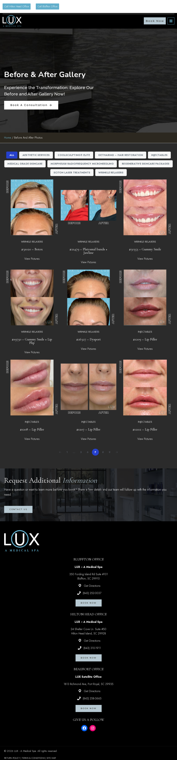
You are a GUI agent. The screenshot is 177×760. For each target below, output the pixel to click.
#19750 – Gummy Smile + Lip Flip (32, 341)
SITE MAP (51, 758)
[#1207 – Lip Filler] (88, 387)
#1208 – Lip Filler (32, 429)
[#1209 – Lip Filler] (145, 297)
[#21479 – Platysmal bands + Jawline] (88, 207)
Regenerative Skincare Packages (145, 163)
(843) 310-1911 (92, 648)
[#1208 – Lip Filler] (32, 387)
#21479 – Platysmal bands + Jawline (88, 251)
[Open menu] (170, 20)
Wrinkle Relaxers (110, 172)
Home (7, 138)
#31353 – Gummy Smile (145, 249)
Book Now (155, 21)
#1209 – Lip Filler (145, 339)
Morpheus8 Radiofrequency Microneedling (82, 163)
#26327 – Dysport (88, 339)
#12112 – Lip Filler (145, 429)
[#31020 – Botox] (32, 207)
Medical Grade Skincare (24, 163)
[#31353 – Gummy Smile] (145, 207)
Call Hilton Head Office (16, 6)
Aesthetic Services (36, 155)
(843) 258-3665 (92, 698)
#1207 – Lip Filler (88, 429)
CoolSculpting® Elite (74, 155)
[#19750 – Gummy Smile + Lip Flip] (32, 297)
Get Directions (92, 586)
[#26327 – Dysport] (88, 297)
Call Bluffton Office (47, 6)
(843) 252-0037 (92, 593)
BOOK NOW (88, 603)
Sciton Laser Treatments (72, 172)
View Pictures (32, 259)
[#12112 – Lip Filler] (145, 387)
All (12, 155)
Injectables (159, 155)
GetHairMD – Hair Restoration (120, 155)
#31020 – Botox (32, 249)
